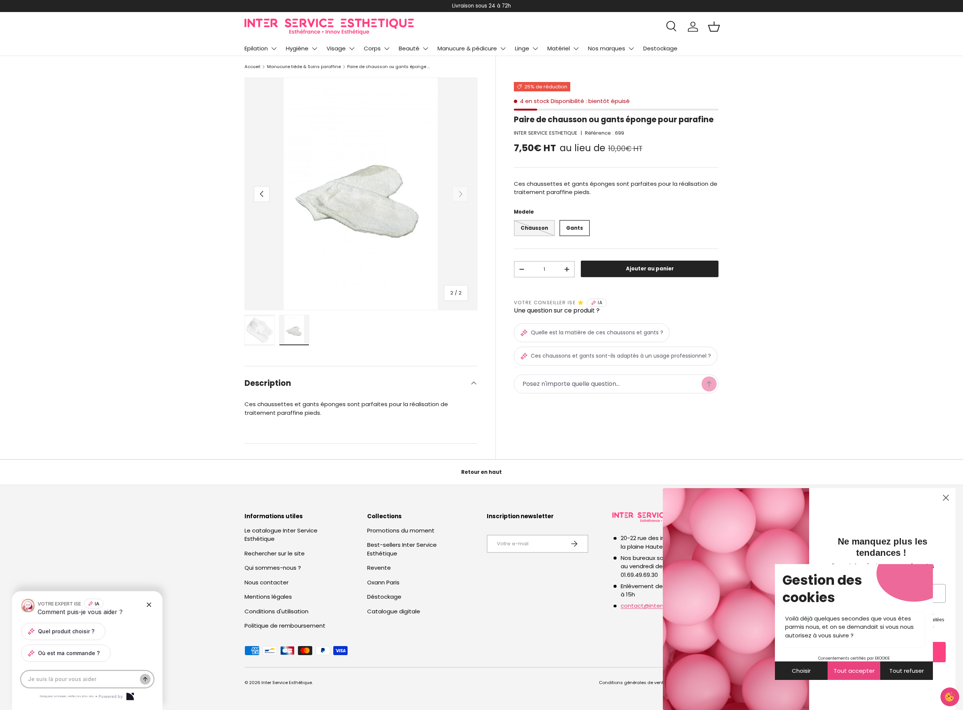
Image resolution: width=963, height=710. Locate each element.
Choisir (801, 671)
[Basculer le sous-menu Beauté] (425, 48)
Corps (372, 48)
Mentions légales (268, 597)
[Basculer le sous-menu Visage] (351, 48)
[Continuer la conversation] (145, 679)
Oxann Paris (383, 582)
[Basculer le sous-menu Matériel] (575, 48)
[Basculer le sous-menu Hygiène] (314, 48)
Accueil (252, 67)
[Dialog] (130, 696)
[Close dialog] (945, 497)
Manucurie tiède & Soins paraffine (304, 67)
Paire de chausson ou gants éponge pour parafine (389, 67)
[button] (714, 26)
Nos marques (606, 48)
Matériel (558, 48)
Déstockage (384, 597)
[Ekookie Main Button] (949, 696)
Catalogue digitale (393, 611)
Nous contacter (267, 582)
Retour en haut (481, 472)
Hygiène (297, 48)
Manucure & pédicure (467, 48)
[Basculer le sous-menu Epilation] (273, 48)
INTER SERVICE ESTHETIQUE (545, 133)
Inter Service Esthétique (286, 683)
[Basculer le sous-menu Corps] (386, 48)
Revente (379, 568)
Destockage (660, 48)
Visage (336, 48)
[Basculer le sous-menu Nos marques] (631, 48)
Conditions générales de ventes (634, 683)
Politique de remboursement (285, 626)
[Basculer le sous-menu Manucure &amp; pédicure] (502, 48)
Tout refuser (906, 671)
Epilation (256, 48)
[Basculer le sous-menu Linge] (535, 48)
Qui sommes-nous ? (273, 568)
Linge (522, 48)
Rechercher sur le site (275, 553)
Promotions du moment (400, 530)
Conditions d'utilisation (276, 611)
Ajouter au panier (650, 269)
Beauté (409, 48)
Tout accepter (854, 671)
